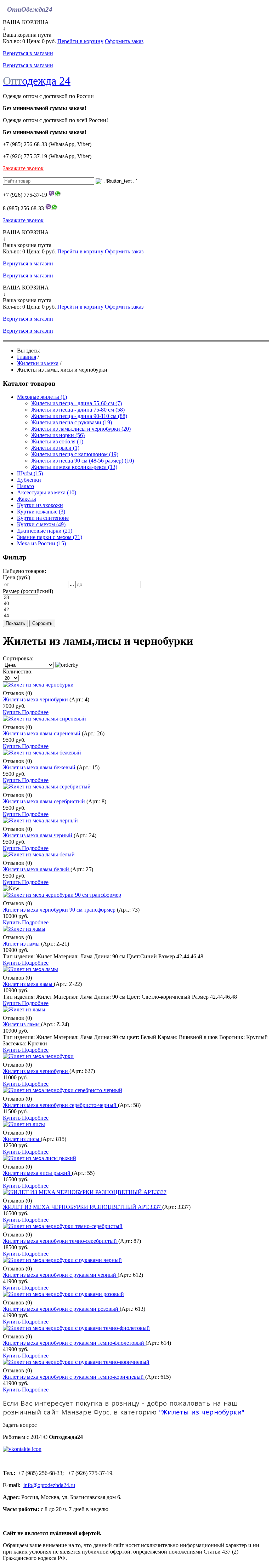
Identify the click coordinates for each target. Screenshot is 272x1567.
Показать (15, 623)
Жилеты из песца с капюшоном (74, 454)
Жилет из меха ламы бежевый (40, 767)
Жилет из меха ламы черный (38, 835)
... (72, 584)
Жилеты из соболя (57, 441)
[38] (20, 598)
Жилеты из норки (58, 435)
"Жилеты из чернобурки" (201, 1411)
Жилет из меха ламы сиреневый (42, 733)
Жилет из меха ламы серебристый (44, 801)
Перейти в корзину (80, 41)
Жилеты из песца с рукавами (71, 422)
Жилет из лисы (22, 1139)
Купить (12, 712)
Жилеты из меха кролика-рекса (74, 467)
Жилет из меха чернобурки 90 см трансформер (60, 910)
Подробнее (35, 712)
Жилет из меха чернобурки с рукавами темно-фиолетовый (74, 1343)
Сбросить (42, 623)
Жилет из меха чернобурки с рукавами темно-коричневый (74, 1377)
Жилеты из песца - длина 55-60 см (76, 403)
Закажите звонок (23, 168)
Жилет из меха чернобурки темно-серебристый (60, 1241)
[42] (20, 610)
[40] (20, 604)
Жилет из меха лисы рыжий (37, 1173)
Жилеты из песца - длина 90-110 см (79, 416)
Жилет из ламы (22, 944)
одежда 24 (36, 80)
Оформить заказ (124, 41)
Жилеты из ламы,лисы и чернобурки (81, 429)
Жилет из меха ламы (28, 984)
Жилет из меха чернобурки (36, 699)
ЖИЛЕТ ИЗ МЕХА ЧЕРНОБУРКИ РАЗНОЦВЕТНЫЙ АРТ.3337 (82, 1207)
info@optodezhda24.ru (49, 1485)
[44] (20, 616)
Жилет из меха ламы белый (36, 869)
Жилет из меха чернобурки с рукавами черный (60, 1275)
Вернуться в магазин (28, 53)
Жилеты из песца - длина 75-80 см (78, 410)
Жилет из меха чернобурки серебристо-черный (60, 1105)
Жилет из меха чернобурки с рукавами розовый (61, 1309)
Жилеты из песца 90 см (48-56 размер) (82, 461)
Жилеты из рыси (55, 448)
